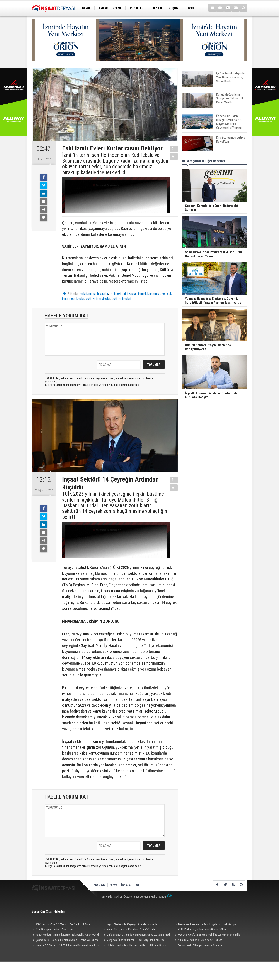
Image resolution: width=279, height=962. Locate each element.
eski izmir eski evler (98, 299)
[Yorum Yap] (43, 217)
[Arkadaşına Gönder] (43, 201)
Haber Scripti (158, 896)
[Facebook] (43, 177)
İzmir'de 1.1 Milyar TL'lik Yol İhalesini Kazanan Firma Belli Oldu (65, 945)
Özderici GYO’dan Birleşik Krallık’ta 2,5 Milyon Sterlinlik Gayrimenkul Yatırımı (207, 935)
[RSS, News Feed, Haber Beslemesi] (233, 884)
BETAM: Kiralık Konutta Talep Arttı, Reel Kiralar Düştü (136, 945)
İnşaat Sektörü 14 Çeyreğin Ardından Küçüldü (132, 924)
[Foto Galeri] (228, 8)
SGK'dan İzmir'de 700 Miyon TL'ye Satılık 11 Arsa (63, 924)
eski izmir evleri (121, 299)
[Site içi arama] (243, 8)
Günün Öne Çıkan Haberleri (48, 911)
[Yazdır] (43, 209)
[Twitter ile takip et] (225, 884)
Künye (113, 884)
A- (174, 156)
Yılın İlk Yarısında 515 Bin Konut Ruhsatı (200, 940)
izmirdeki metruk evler (152, 294)
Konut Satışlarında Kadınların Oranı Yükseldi (131, 929)
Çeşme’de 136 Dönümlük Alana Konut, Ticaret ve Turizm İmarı (65, 940)
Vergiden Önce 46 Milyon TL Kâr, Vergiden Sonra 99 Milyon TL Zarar (133, 940)
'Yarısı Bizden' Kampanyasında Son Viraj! (200, 945)
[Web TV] (220, 8)
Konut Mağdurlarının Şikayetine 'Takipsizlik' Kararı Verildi (67, 934)
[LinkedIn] (43, 193)
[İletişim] (236, 8)
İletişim (126, 884)
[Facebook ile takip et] (217, 884)
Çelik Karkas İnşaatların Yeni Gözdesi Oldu (202, 929)
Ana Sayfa (99, 884)
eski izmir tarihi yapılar (94, 294)
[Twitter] (43, 185)
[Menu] (212, 8)
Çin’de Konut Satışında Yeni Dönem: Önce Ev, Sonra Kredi (138, 934)
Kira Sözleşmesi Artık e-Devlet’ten (54, 929)
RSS (137, 884)
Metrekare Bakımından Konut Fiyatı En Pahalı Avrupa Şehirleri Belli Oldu (205, 925)
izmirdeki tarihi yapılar (123, 294)
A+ (174, 149)
